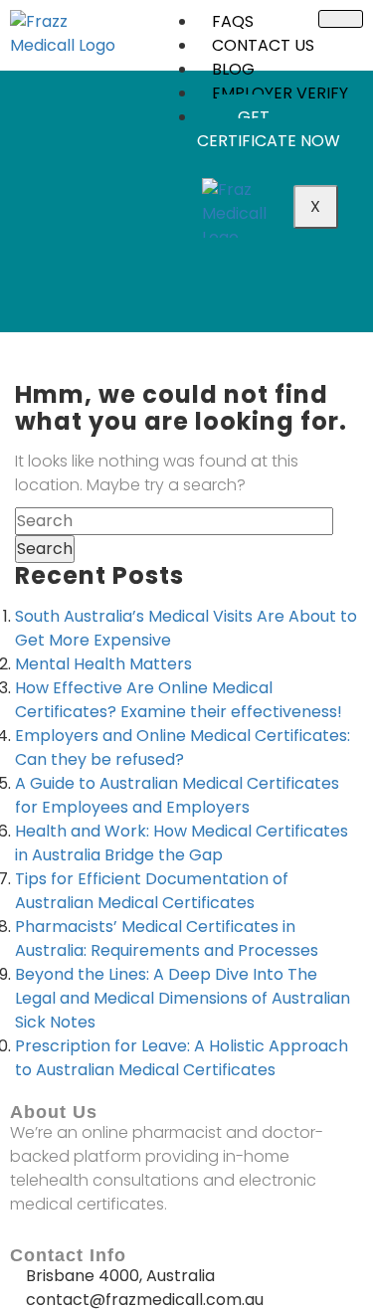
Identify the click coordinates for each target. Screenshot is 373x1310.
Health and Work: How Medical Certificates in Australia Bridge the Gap (181, 843)
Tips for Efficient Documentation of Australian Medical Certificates (151, 890)
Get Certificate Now (268, 128)
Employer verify (280, 93)
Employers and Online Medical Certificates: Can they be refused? (182, 747)
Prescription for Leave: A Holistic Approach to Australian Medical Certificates (181, 1057)
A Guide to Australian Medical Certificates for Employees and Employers (177, 795)
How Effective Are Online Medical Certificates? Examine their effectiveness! (178, 699)
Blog (233, 69)
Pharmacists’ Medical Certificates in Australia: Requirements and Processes (166, 938)
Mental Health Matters (103, 664)
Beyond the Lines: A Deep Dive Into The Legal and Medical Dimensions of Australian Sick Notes (182, 998)
